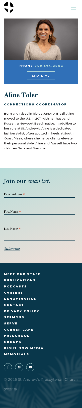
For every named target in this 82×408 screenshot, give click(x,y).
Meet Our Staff (22, 274)
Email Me (41, 75)
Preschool (17, 336)
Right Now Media (24, 348)
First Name (12, 211)
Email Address (14, 194)
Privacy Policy (21, 311)
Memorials (16, 354)
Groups (12, 342)
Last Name (12, 229)
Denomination (20, 299)
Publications (20, 280)
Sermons (14, 317)
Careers (13, 292)
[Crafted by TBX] (10, 389)
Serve (11, 323)
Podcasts (15, 286)
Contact (14, 305)
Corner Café (18, 329)
